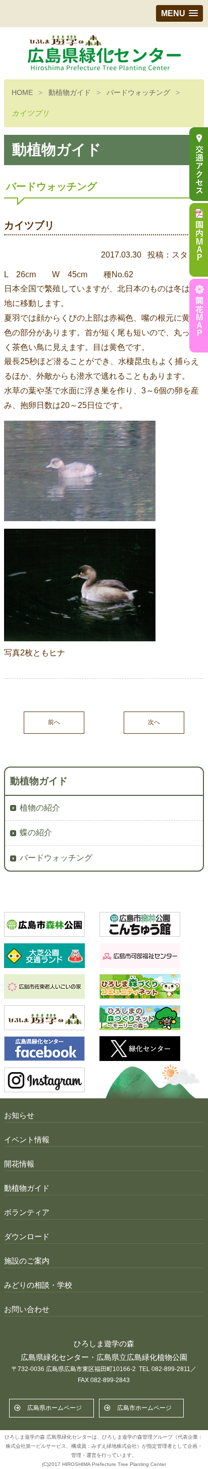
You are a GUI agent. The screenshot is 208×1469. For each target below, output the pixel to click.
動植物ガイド (69, 92)
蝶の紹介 (36, 832)
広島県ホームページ (54, 1407)
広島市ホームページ (144, 1407)
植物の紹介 (40, 807)
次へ (154, 722)
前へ (54, 722)
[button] (179, 13)
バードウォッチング (138, 92)
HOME (22, 92)
